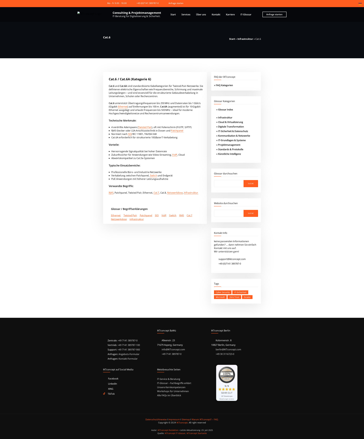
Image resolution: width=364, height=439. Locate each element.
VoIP (174, 154)
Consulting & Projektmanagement (137, 13)
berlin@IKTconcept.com (228, 349)
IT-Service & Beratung (168, 379)
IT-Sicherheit (240, 292)
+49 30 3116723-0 (225, 354)
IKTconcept (182, 422)
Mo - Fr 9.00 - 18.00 (117, 3)
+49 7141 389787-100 (129, 345)
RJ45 (111, 192)
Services (185, 14)
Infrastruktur (245, 39)
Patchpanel (177, 130)
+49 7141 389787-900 (129, 349)
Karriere (230, 14)
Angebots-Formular (129, 354)
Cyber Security (223, 292)
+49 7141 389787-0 (127, 340)
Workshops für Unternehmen (173, 391)
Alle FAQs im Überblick (169, 395)
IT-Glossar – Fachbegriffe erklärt (174, 383)
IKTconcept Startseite (197, 433)
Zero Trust (234, 297)
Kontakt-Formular (128, 358)
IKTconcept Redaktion (168, 430)
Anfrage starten (175, 3)
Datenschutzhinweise (156, 419)
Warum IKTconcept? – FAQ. (205, 419)
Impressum (174, 419)
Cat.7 (156, 192)
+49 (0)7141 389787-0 (147, 3)
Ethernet (123, 106)
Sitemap (186, 419)
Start (173, 14)
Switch (153, 175)
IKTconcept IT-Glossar (175, 433)
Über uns (201, 14)
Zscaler (247, 297)
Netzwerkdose (175, 192)
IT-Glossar (245, 14)
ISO (130, 134)
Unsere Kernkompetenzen (171, 387)
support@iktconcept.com (232, 259)
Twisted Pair (145, 127)
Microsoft (220, 297)
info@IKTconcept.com (173, 349)
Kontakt (216, 14)
